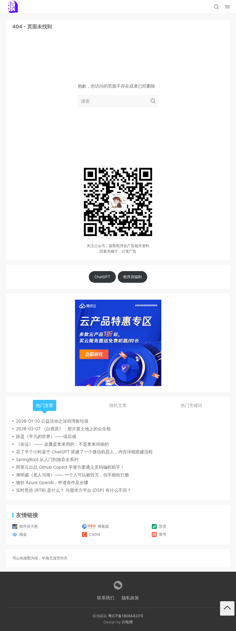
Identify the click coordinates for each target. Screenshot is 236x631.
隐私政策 (130, 597)
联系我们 (105, 597)
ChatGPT (102, 276)
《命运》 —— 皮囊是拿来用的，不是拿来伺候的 (62, 444)
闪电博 (127, 622)
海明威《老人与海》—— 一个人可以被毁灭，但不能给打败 (72, 474)
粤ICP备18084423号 (126, 615)
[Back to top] (227, 608)
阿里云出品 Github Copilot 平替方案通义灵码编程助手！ (70, 467)
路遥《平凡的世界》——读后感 (46, 436)
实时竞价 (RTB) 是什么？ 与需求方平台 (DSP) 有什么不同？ (73, 490)
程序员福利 (132, 276)
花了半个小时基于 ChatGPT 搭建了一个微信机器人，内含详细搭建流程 (84, 451)
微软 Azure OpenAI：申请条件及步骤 (52, 482)
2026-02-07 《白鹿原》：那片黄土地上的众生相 (63, 428)
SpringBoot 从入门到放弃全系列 (47, 459)
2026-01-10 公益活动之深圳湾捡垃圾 (52, 421)
